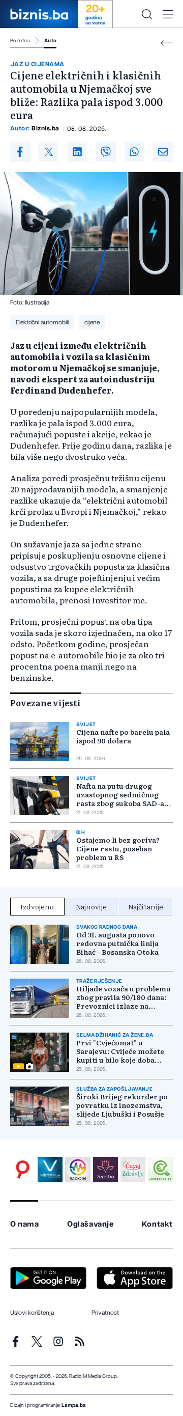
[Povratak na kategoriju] (167, 43)
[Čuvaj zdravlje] (132, 1169)
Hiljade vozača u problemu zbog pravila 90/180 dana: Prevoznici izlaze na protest (123, 997)
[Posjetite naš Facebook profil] (15, 1341)
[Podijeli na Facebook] (20, 152)
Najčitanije (145, 906)
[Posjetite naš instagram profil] (58, 1341)
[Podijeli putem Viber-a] (106, 152)
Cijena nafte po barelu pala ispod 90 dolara (123, 736)
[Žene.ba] (105, 1169)
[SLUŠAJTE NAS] (77, 1169)
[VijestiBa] (50, 1169)
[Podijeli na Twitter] (48, 152)
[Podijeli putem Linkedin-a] (77, 152)
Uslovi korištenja (32, 1313)
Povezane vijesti (45, 703)
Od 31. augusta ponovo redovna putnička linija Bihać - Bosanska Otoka (117, 943)
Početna (20, 40)
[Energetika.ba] (160, 1169)
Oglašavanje (90, 1224)
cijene (92, 322)
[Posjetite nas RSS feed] (79, 1341)
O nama (24, 1224)
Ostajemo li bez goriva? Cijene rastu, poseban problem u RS (118, 849)
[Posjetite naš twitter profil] (37, 1341)
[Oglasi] (22, 1169)
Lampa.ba (74, 1405)
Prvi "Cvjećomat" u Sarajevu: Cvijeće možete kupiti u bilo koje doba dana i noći (120, 1051)
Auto (50, 40)
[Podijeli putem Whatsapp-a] (134, 152)
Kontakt (157, 1224)
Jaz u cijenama (37, 64)
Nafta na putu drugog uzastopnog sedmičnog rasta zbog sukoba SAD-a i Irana (122, 795)
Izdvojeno (37, 906)
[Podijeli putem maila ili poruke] (163, 152)
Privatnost (105, 1313)
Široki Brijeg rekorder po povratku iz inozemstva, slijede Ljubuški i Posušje (122, 1105)
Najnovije (91, 906)
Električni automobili (42, 322)
